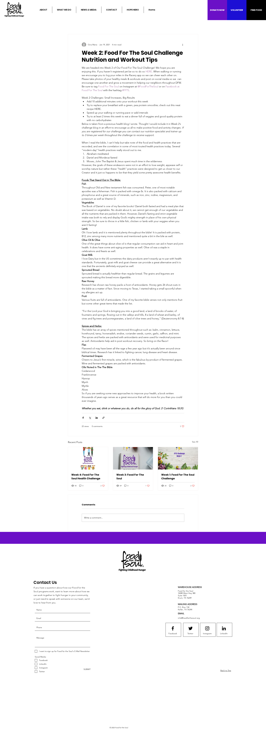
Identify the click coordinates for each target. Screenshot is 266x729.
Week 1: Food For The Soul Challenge (177, 476)
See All (195, 442)
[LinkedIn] (224, 628)
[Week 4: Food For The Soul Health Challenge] (88, 458)
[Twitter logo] (190, 628)
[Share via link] (103, 417)
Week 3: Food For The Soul (130, 476)
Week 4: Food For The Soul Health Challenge (85, 476)
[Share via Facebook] (83, 417)
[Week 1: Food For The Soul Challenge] (178, 458)
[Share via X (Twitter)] (90, 417)
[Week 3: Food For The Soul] (133, 458)
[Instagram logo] (207, 628)
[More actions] (182, 44)
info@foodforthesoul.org (189, 618)
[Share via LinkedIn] (96, 417)
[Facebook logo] (173, 628)
